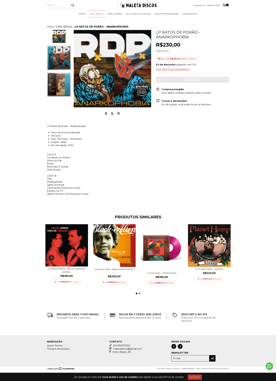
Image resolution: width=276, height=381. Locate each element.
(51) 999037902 (121, 345)
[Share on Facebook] (106, 113)
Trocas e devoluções (58, 348)
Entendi (194, 377)
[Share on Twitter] (112, 113)
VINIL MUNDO (115, 14)
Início (50, 26)
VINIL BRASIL (97, 14)
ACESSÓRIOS (190, 14)
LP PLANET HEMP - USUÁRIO (209, 269)
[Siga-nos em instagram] (173, 346)
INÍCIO (82, 14)
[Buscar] (72, 5)
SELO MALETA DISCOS (138, 14)
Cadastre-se (199, 5)
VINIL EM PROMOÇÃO (167, 14)
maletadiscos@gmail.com (127, 348)
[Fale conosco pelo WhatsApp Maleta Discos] (269, 366)
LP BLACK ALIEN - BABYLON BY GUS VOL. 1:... (114, 271)
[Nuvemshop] (61, 370)
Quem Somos (55, 345)
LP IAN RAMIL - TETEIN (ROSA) (161, 273)
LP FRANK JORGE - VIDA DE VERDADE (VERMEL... (66, 270)
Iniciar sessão (213, 5)
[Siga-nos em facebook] (180, 346)
